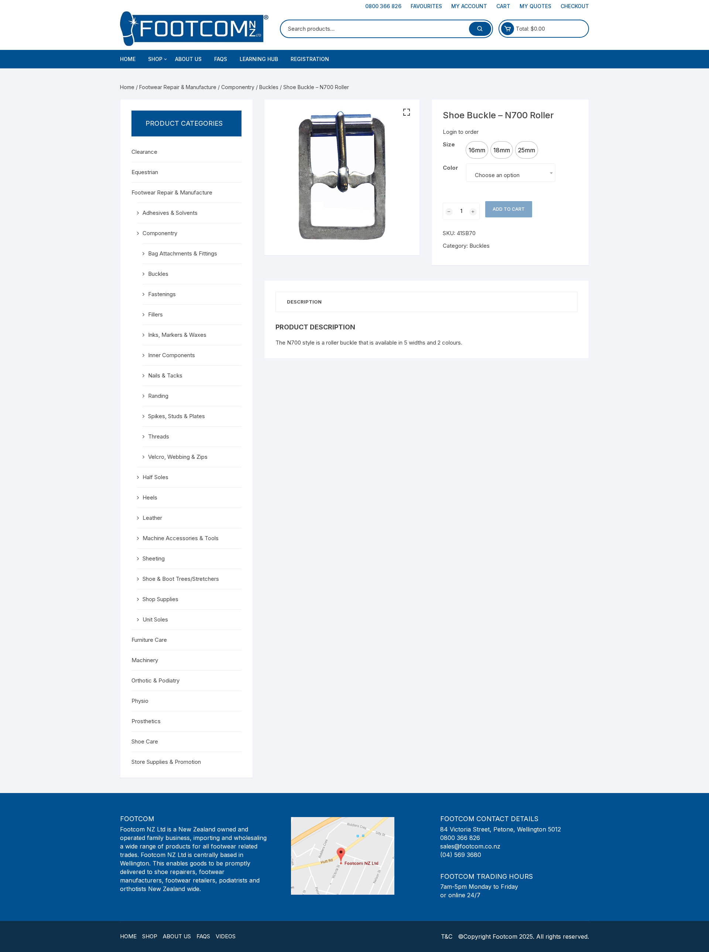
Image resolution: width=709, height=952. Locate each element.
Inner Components (171, 355)
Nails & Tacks (165, 375)
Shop (149, 936)
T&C (446, 936)
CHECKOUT (575, 6)
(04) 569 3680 (460, 854)
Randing (158, 395)
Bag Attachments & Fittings (182, 253)
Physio (139, 700)
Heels (150, 497)
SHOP (155, 59)
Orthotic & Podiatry (155, 680)
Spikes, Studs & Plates (176, 416)
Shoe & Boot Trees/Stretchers (181, 578)
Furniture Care (149, 639)
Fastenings (162, 294)
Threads (158, 436)
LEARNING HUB (259, 59)
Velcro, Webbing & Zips (178, 456)
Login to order (461, 131)
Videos (226, 936)
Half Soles (155, 477)
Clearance (144, 151)
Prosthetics (146, 721)
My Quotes (535, 6)
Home (128, 59)
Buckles (268, 87)
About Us (177, 936)
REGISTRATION (310, 59)
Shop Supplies (160, 599)
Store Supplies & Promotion (166, 761)
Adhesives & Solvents (170, 212)
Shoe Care (144, 741)
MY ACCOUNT (469, 6)
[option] (477, 150)
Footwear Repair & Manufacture (177, 87)
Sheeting (154, 558)
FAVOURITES (426, 6)
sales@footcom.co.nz (470, 846)
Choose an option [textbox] (497, 175)
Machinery (144, 660)
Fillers (155, 314)
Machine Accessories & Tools (181, 538)
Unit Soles (155, 619)
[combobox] (510, 172)
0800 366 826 (383, 6)
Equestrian (144, 172)
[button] (406, 112)
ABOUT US (188, 59)
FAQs (220, 59)
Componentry (237, 87)
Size (449, 144)
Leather (152, 517)
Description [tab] (304, 302)
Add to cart (509, 209)
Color (450, 167)
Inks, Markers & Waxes (177, 334)
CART (503, 6)
